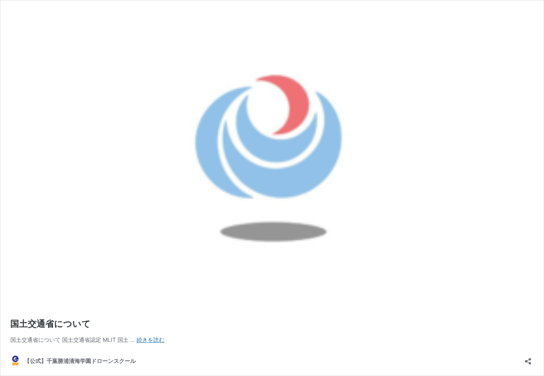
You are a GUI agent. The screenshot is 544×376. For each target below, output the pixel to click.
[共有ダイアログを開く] (528, 359)
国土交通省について (50, 323)
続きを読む (150, 339)
